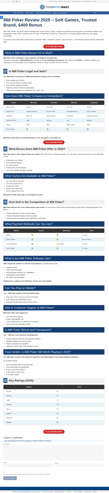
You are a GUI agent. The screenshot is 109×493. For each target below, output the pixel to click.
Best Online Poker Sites (47, 491)
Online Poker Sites (18, 13)
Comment (6, 444)
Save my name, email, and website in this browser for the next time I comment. (26, 474)
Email (56, 463)
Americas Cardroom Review (43, 13)
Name (5, 462)
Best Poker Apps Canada (65, 1)
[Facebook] (16, 1)
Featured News (53, 1)
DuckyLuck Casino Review (60, 13)
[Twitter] (13, 1)
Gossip (94, 1)
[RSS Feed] (19, 1)
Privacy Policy (87, 491)
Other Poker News (86, 1)
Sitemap (95, 491)
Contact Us (69, 491)
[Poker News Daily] (54, 9)
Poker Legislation (76, 1)
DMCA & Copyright (78, 491)
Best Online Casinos (59, 491)
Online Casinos (29, 13)
